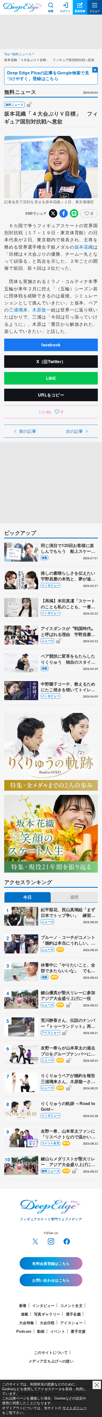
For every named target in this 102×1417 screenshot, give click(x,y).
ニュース (47, 641)
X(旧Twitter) (35, 1241)
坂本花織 (84, 246)
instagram (51, 1241)
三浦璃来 (18, 309)
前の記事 (27, 431)
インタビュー (50, 585)
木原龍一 (41, 309)
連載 (45, 558)
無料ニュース (22, 54)
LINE (51, 378)
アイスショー (50, 1032)
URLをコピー (51, 395)
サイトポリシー (75, 1407)
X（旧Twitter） (51, 361)
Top (7, 54)
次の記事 (74, 431)
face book (66, 1241)
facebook (51, 345)
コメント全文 (50, 1143)
